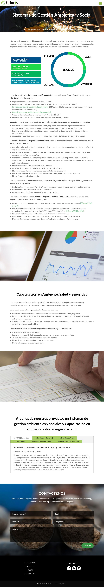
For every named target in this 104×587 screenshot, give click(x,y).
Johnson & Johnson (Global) (41, 441)
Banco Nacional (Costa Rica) (68, 441)
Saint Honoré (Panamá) (44, 438)
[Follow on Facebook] (69, 568)
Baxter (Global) (19, 441)
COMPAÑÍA (30, 562)
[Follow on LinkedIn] (74, 568)
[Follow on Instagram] (79, 568)
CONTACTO (30, 573)
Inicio (39, 29)
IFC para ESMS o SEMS (75, 211)
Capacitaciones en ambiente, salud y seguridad (31, 112)
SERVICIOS (30, 566)
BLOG (30, 570)
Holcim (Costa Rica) (66, 438)
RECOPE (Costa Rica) (21, 438)
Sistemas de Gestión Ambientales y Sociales (30, 107)
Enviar (87, 545)
